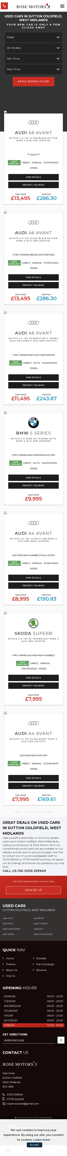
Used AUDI (8, 918)
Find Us (10, 976)
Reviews (41, 970)
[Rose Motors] (33, 6)
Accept (34, 1144)
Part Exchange (45, 964)
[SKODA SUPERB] (33, 612)
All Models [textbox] (14, 48)
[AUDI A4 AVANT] (33, 512)
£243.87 (46, 398)
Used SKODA (8, 934)
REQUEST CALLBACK (33, 185)
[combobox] (33, 37)
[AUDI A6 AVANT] (33, 112)
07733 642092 (31, 859)
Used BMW (39, 918)
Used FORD (8, 923)
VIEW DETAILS (33, 177)
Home (10, 958)
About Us (11, 970)
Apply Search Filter (33, 81)
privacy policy (46, 1117)
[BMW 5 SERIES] (33, 412)
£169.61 (46, 798)
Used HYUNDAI (41, 923)
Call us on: (24, 871)
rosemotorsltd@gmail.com (22, 1103)
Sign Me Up (33, 890)
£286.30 (46, 197)
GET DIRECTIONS (15, 1034)
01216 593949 (11, 859)
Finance (10, 964)
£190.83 (46, 598)
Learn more (42, 1139)
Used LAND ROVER (11, 929)
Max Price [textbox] (13, 69)
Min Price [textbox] (13, 58)
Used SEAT (39, 929)
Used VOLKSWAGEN (43, 934)
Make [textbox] (10, 37)
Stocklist (41, 958)
